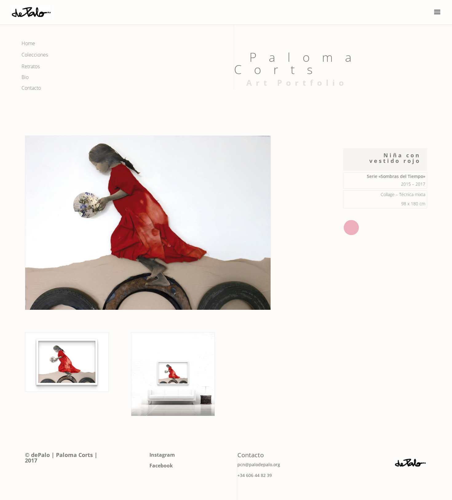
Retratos (31, 66)
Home (28, 43)
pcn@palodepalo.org (258, 464)
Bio (25, 77)
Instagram (162, 454)
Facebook (161, 465)
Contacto (31, 88)
